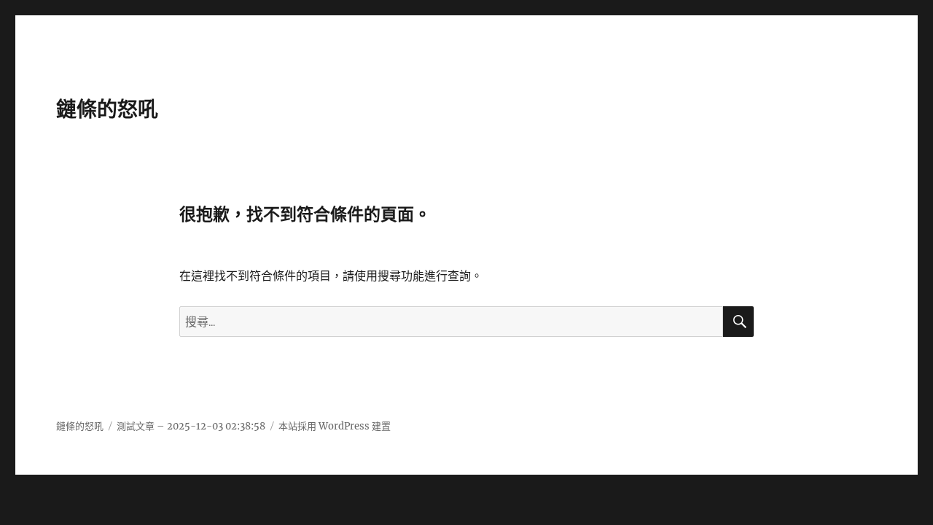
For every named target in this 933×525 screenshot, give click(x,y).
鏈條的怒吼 (107, 109)
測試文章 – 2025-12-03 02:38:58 (191, 426)
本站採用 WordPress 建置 (334, 426)
